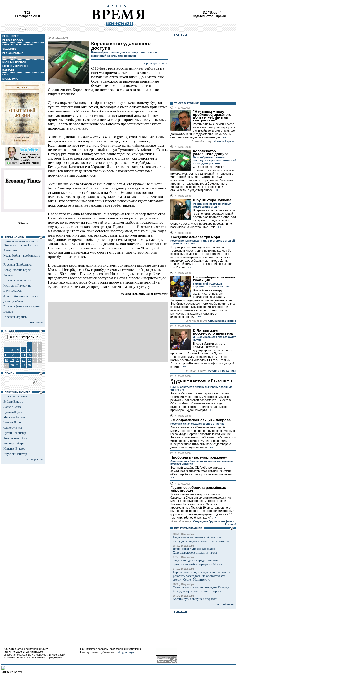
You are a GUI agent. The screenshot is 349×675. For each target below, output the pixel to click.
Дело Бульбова (13, 301)
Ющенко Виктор (14, 448)
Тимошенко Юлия (15, 438)
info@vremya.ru (126, 652)
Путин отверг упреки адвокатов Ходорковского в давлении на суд (195, 550)
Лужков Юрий (12, 412)
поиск (110, 29)
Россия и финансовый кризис (22, 306)
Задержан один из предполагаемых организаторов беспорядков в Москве (198, 562)
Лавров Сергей (13, 406)
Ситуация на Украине (222, 320)
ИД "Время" (212, 12)
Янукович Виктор (15, 454)
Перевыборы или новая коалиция (214, 278)
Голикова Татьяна (15, 396)
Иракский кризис (225, 141)
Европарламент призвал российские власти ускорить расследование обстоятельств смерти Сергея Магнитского (201, 575)
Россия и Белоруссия (17, 280)
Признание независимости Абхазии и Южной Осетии (20, 243)
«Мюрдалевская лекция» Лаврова (200, 420)
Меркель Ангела (14, 417)
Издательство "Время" (210, 16)
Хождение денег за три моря (195, 237)
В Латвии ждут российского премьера (213, 332)
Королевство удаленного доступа (210, 152)
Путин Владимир (14, 433)
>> (224, 137)
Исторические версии (17, 270)
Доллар (8, 311)
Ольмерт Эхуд (12, 427)
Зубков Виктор (13, 401)
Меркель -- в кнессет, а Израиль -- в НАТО (201, 382)
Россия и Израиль (15, 317)
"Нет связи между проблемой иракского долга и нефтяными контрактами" (212, 116)
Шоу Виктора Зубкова (212, 200)
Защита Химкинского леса (20, 296)
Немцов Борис (12, 422)
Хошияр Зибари (13, 443)
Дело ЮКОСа (12, 290)
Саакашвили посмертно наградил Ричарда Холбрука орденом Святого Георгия (201, 589)
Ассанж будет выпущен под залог (195, 599)
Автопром (10, 250)
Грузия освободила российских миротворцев (198, 489)
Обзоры (23, 223)
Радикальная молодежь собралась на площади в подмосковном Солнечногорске (201, 539)
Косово (8, 275)
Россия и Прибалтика (17, 264)
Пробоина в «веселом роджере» (198, 457)
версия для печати (155, 63)
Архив (25, 29)
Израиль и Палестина (17, 285)
